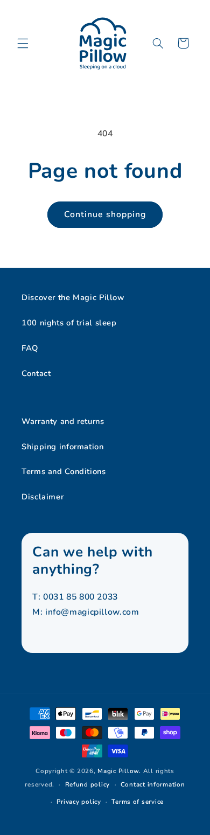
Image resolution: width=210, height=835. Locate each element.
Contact (36, 373)
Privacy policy (79, 801)
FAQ (30, 348)
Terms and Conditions (64, 471)
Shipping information (63, 446)
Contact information (153, 784)
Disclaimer (43, 496)
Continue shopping (105, 214)
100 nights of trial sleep (69, 322)
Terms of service (137, 801)
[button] (22, 43)
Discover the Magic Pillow (73, 297)
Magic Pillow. (119, 771)
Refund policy (87, 784)
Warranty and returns (63, 421)
